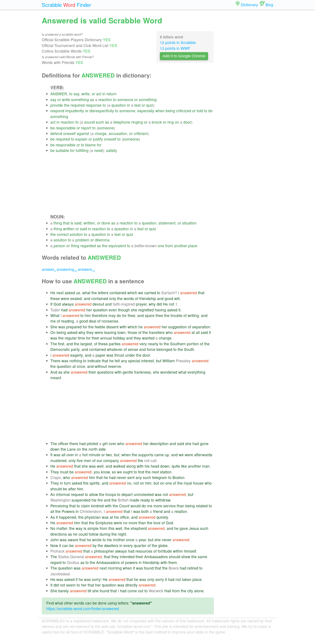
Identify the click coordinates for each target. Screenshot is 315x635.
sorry (96, 579)
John (54, 539)
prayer (141, 304)
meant (55, 377)
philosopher (104, 551)
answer (49, 269)
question (118, 105)
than (180, 505)
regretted (146, 309)
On (53, 332)
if (77, 579)
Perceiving (59, 505)
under (130, 355)
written (89, 223)
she (134, 309)
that (66, 223)
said (77, 223)
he (140, 326)
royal (188, 483)
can (65, 545)
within (178, 551)
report (86, 127)
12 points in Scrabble (178, 42)
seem (71, 585)
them (172, 562)
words (129, 298)
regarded (88, 245)
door (187, 122)
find (141, 471)
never (121, 477)
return (111, 93)
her (89, 309)
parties (115, 343)
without (101, 366)
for (99, 144)
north (93, 449)
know (105, 471)
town (121, 332)
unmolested (144, 494)
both (145, 511)
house (198, 483)
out (140, 590)
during (105, 534)
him (88, 315)
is (71, 223)
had (64, 309)
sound (89, 122)
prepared (74, 326)
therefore (99, 315)
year (142, 539)
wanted (148, 338)
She (53, 326)
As (52, 517)
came (159, 454)
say (76, 93)
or (93, 93)
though (124, 309)
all (198, 332)
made (134, 500)
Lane (71, 449)
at (193, 332)
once (81, 366)
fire (100, 500)
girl (105, 443)
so (114, 471)
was (61, 326)
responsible (65, 127)
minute (94, 454)
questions (105, 372)
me (53, 321)
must (64, 471)
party (75, 349)
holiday (119, 338)
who (169, 332)
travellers (157, 332)
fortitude (165, 551)
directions (58, 534)
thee (131, 315)
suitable (62, 150)
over (112, 443)
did (159, 304)
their (95, 338)
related (202, 505)
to (70, 93)
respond (57, 110)
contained (118, 292)
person (59, 245)
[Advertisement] (132, 183)
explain (81, 139)
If (51, 304)
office (124, 517)
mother (119, 539)
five (80, 460)
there (73, 443)
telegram (159, 477)
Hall (167, 590)
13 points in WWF (175, 48)
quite (176, 466)
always (68, 304)
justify (98, 139)
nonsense (110, 321)
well (100, 466)
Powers (68, 511)
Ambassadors (156, 556)
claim (85, 505)
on (177, 122)
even (113, 309)
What (54, 315)
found (149, 568)
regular (71, 338)
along (131, 466)
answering (67, 269)
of (136, 298)
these (55, 298)
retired (192, 568)
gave (184, 528)
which (132, 292)
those (132, 332)
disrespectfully (102, 110)
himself (190, 551)
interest (147, 360)
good (169, 298)
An (52, 494)
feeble (100, 326)
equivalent (117, 245)
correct (63, 234)
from (169, 245)
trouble (176, 315)
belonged (164, 349)
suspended (81, 500)
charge (100, 133)
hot (85, 454)
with (123, 326)
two (109, 454)
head (155, 466)
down (55, 449)
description (159, 443)
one (161, 245)
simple (93, 528)
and (87, 298)
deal (92, 321)
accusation (118, 133)
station (165, 471)
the (66, 105)
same (202, 556)
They (54, 471)
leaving (110, 332)
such (100, 122)
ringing (137, 122)
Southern (178, 343)
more (157, 505)
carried (150, 292)
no (129, 483)
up (167, 454)
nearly (153, 343)
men (87, 460)
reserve (114, 366)
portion (193, 343)
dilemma (102, 239)
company (111, 460)
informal (63, 494)
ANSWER (58, 93)
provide (56, 105)
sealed (76, 298)
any (124, 360)
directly (131, 585)
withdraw (162, 500)
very (143, 343)
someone (125, 99)
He (52, 292)
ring (170, 122)
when (160, 110)
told (200, 110)
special (134, 360)
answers (86, 269)
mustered (58, 460)
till (89, 590)
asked (70, 292)
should (56, 488)
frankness (142, 372)
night (122, 534)
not (171, 304)
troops (110, 494)
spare (149, 315)
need (98, 150)
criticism (141, 133)
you (97, 471)
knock (157, 122)
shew (185, 556)
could (83, 534)
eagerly (76, 355)
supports (145, 454)
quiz (149, 105)
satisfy (111, 150)
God (57, 304)
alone (199, 590)
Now (54, 545)
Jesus (194, 528)
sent (131, 477)
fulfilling (82, 150)
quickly (162, 517)
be (52, 127)
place (192, 245)
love (156, 522)
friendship (147, 298)
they (90, 332)
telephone (121, 122)
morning (115, 568)
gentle (128, 372)
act (98, 93)
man (206, 466)
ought (128, 471)
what (86, 292)
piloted (92, 443)
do (210, 110)
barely (63, 590)
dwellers (111, 545)
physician (93, 517)
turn (67, 483)
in (103, 93)
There (55, 360)
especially (145, 110)
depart (127, 494)
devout (98, 304)
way (79, 528)
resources (143, 551)
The (53, 343)
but (158, 360)
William (168, 360)
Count (124, 505)
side (102, 449)
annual (106, 338)
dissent (112, 326)
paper (100, 355)
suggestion (177, 326)
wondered (168, 372)
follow (94, 534)
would (135, 505)
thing (58, 223)
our (99, 460)
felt (117, 360)
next (60, 292)
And (53, 372)
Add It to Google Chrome (184, 56)
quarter (140, 545)
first (61, 343)
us (78, 292)
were (65, 298)
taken (186, 579)
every (128, 545)
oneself (69, 133)
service (169, 505)
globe (163, 545)
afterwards (203, 454)
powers (131, 562)
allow (93, 494)
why (152, 304)
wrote (97, 539)
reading (67, 321)
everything (196, 372)
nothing (75, 360)
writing (193, 315)
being (170, 110)
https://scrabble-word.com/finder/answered (82, 608)
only (112, 298)
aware (73, 539)
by (95, 545)
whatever (115, 349)
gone (204, 443)
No (52, 528)
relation (180, 511)
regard (56, 562)
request (77, 494)
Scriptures (104, 522)
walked (119, 466)
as (92, 99)
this (111, 528)
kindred (97, 505)
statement (167, 223)
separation (201, 326)
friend (158, 511)
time (81, 338)
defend (56, 133)
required (77, 105)
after (72, 488)
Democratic (60, 349)
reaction (105, 99)
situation (189, 223)
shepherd (139, 528)
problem (82, 239)
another (180, 245)
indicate (94, 360)
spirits (95, 483)
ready (145, 500)
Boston (178, 477)
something (80, 99)
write (85, 93)
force (151, 349)
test (137, 105)
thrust (119, 355)
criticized (183, 110)
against (83, 133)
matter (61, 528)
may (112, 315)
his (147, 466)
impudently (74, 110)
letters (103, 292)
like (184, 466)
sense (133, 349)
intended (127, 556)
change (165, 338)
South (189, 349)
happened (67, 517)
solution (76, 234)
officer (63, 443)
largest (86, 343)
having (160, 309)
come (132, 590)
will (177, 298)
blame (90, 144)
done (106, 223)
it (179, 309)
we (140, 292)
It (51, 454)
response (94, 105)
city (190, 590)
